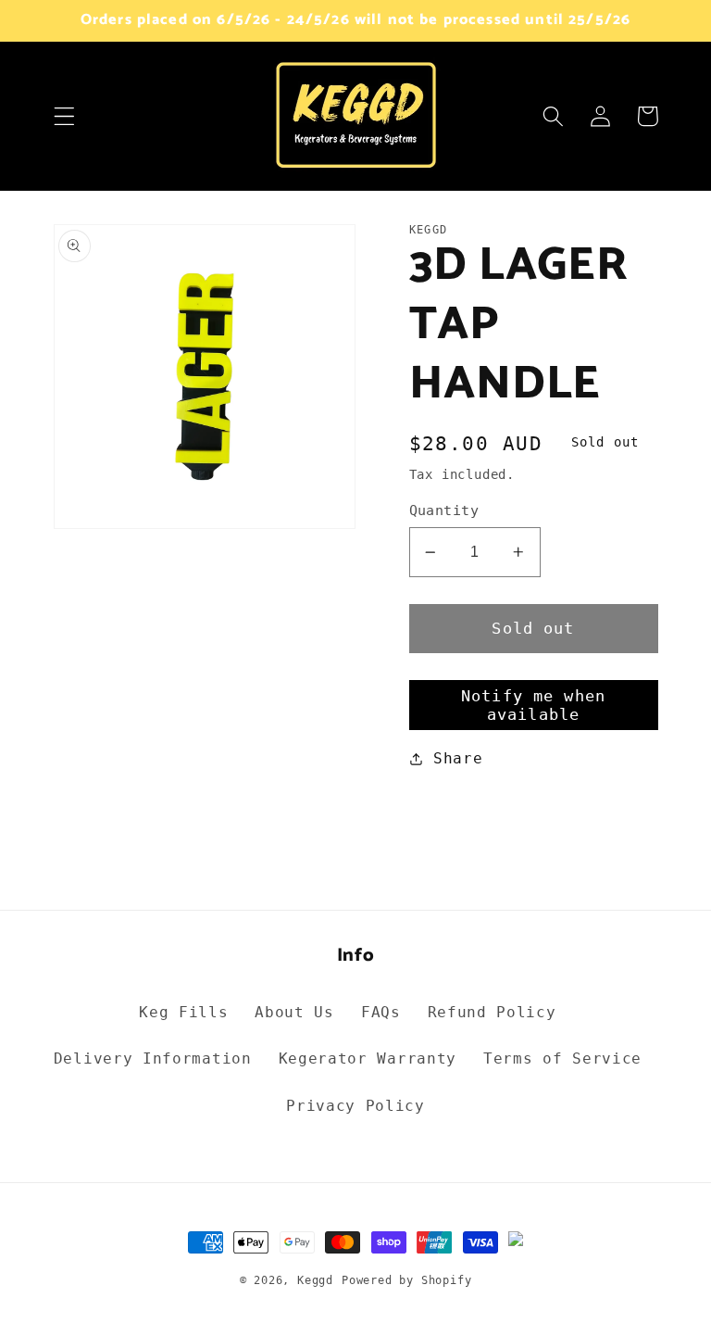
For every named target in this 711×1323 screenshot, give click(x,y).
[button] (64, 116)
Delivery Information (153, 1058)
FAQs (381, 1012)
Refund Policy (492, 1012)
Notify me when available (533, 705)
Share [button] (457, 758)
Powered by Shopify (407, 1280)
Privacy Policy (355, 1106)
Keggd (315, 1280)
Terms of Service (562, 1058)
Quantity (444, 510)
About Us (294, 1012)
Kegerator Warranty (367, 1058)
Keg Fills (183, 1012)
